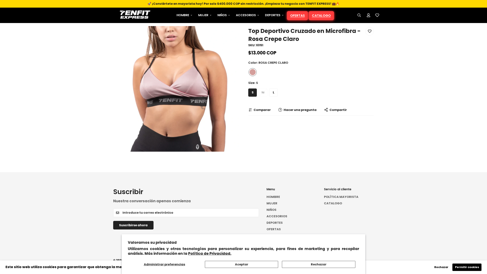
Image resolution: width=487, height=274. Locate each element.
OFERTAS (297, 15)
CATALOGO (321, 15)
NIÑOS (222, 15)
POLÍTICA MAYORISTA (341, 196)
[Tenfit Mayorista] (135, 15)
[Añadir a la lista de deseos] (369, 31)
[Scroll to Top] (479, 253)
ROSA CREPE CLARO (252, 72)
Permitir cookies (467, 267)
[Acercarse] (230, 34)
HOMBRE (183, 15)
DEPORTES (272, 15)
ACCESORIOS (246, 15)
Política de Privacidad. (209, 253)
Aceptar (241, 264)
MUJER (203, 15)
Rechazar (318, 264)
